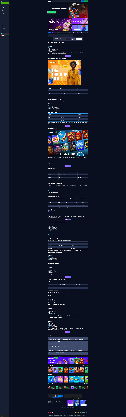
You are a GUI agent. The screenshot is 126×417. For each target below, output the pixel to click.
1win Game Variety (50, 356)
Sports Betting (57, 355)
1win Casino (49, 355)
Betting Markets (61, 355)
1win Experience (54, 356)
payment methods (77, 198)
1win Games (64, 355)
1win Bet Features (81, 355)
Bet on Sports (67, 125)
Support (84, 355)
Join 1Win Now (68, 331)
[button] (69, 29)
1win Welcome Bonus (53, 355)
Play (76, 363)
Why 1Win (57, 356)
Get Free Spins (53, 29)
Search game (52, 362)
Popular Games (77, 355)
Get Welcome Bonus (79, 39)
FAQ (59, 356)
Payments (74, 355)
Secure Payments (68, 219)
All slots (83, 365)
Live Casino (67, 355)
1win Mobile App (71, 355)
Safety (86, 355)
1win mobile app (70, 185)
